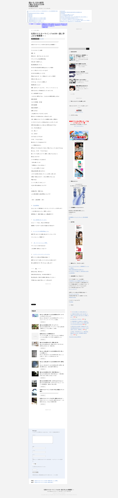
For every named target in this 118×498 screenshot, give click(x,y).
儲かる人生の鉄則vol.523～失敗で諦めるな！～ (50, 372)
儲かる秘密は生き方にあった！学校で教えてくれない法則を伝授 (59, 491)
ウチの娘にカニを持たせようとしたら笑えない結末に (37, 17)
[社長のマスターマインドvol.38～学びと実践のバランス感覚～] (34, 395)
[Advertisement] (67, 3)
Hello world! (30, 14)
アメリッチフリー (73, 289)
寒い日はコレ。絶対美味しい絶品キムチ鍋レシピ (36, 22)
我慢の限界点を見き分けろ (82, 85)
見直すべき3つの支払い (81, 79)
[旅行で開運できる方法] (72, 68)
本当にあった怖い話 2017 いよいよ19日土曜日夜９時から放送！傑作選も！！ (74, 16)
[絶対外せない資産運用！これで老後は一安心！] (72, 60)
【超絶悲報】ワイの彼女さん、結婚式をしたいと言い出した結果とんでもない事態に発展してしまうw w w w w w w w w (79, 323)
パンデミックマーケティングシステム (41, 254)
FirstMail (71, 301)
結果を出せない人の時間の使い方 (47, 333)
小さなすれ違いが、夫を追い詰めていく (79, 311)
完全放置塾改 (36, 205)
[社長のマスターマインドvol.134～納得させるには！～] (34, 403)
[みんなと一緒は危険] (72, 76)
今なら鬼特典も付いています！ (40, 219)
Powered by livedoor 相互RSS (75, 336)
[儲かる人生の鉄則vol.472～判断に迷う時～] (35, 345)
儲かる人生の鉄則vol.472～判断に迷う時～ (49, 342)
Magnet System (73, 297)
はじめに (38, 23)
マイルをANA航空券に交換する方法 (67, 15)
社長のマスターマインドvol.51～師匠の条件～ (44, 482)
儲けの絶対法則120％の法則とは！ (77, 269)
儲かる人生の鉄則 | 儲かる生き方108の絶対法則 (36, 4)
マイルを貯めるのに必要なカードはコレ (67, 14)
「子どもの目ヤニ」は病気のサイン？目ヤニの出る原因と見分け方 (72, 19)
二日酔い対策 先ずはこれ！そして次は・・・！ (36, 20)
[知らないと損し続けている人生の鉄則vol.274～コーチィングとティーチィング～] (35, 316)
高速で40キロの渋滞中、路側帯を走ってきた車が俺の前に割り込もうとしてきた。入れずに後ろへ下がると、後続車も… (79, 328)
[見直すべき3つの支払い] (72, 82)
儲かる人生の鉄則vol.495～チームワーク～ (49, 325)
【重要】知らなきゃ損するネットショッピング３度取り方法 (45, 25)
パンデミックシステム (74, 294)
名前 (33, 446)
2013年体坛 (63, 13)
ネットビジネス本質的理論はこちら (41, 231)
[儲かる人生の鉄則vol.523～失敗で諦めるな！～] (35, 375)
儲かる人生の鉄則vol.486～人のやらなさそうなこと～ (52, 380)
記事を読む (43, 330)
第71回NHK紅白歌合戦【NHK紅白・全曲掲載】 (36, 13)
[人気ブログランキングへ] (79, 110)
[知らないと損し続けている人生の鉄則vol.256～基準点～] (35, 367)
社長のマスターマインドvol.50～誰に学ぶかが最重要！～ (59, 489)
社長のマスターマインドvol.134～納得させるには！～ (52, 398)
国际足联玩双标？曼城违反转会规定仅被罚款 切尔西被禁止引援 (71, 12)
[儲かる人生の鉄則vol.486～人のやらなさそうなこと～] (34, 386)
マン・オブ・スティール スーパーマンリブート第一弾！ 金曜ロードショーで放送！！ (75, 20)
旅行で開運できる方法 (81, 63)
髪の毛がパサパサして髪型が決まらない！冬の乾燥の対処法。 (71, 21)
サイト (33, 454)
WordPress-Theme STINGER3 (59, 493)
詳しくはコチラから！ (79, 126)
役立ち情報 (42, 38)
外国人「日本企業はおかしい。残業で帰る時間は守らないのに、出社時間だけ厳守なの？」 (79, 333)
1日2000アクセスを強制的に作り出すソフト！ (79, 280)
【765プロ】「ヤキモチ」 (77, 319)
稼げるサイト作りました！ (64, 24)
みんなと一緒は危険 (80, 71)
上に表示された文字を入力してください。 (39, 466)
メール (33, 450)
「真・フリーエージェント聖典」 (40, 242)
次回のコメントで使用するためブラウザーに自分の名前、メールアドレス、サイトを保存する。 (47, 460)
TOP (32, 23)
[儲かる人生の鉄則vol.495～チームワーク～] (35, 328)
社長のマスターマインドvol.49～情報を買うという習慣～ (46, 480)
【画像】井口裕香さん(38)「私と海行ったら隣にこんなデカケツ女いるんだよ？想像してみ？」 (79, 315)
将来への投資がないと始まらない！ (51, 25)
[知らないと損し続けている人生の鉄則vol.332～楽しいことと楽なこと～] (34, 356)
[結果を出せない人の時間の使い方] (35, 339)
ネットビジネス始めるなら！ (58, 24)
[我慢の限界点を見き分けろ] (72, 90)
